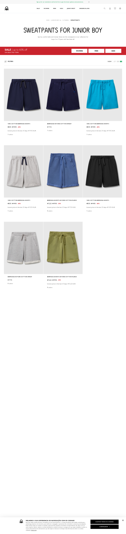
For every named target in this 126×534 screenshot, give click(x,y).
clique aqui (34, 530)
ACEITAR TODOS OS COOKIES (104, 521)
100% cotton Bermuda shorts (19, 123)
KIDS (61, 8)
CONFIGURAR (103, 526)
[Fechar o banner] (123, 520)
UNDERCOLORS (84, 8)
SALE (38, 8)
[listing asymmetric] (115, 61)
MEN (54, 8)
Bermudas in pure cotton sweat (59, 123)
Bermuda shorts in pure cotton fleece (62, 200)
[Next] (89, 2)
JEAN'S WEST (71, 8)
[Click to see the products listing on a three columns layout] (121, 61)
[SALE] (63, 51)
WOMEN (46, 8)
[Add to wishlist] (7, 71)
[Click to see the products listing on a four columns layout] (118, 61)
